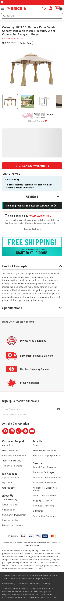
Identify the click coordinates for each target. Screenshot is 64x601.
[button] (32, 2)
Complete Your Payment (14, 455)
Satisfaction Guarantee (44, 516)
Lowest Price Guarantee (45, 467)
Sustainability (8, 509)
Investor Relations (11, 520)
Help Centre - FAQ (11, 450)
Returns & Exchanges (43, 472)
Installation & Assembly (44, 482)
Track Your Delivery (11, 460)
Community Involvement (14, 514)
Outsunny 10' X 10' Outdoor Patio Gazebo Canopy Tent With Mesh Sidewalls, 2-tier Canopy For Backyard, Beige (29, 30)
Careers (36, 445)
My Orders (7, 482)
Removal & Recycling (43, 505)
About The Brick (10, 504)
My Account (9, 473)
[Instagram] (12, 431)
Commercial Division (12, 525)
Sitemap (46, 583)
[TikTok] (19, 431)
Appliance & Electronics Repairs (45, 489)
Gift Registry (8, 487)
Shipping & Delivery (42, 500)
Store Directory (9, 499)
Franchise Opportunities (44, 450)
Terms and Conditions (29, 583)
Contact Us (7, 445)
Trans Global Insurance (44, 495)
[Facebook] (5, 431)
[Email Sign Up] (58, 409)
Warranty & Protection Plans (47, 477)
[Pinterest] (25, 431)
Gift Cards (38, 510)
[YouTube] (32, 431)
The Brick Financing (12, 465)
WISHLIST (44, 8)
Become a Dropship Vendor (46, 455)
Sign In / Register (10, 477)
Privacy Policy (8, 583)
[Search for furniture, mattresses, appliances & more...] (4, 16)
